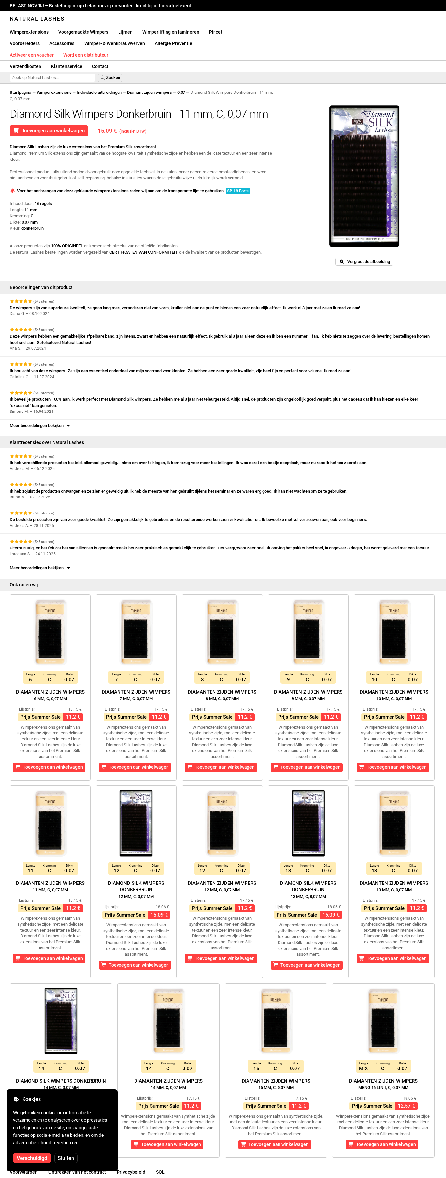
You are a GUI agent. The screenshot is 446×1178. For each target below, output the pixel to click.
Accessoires (61, 43)
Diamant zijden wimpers (149, 92)
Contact (100, 66)
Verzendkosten (25, 66)
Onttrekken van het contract (77, 1172)
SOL (160, 1172)
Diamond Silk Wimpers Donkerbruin (136, 889)
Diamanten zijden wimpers (50, 695)
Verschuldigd (32, 1158)
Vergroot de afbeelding (367, 261)
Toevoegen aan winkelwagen (52, 131)
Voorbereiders (25, 43)
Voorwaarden (24, 1172)
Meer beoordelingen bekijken (38, 425)
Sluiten (66, 1158)
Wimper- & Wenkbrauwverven (114, 43)
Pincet (215, 32)
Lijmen (125, 32)
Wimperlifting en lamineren (170, 32)
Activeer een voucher (32, 55)
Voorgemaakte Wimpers (83, 32)
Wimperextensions (29, 32)
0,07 (181, 92)
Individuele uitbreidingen (99, 92)
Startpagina (20, 92)
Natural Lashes (37, 18)
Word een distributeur (85, 55)
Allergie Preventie (173, 43)
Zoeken (112, 77)
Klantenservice (66, 66)
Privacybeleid (131, 1172)
